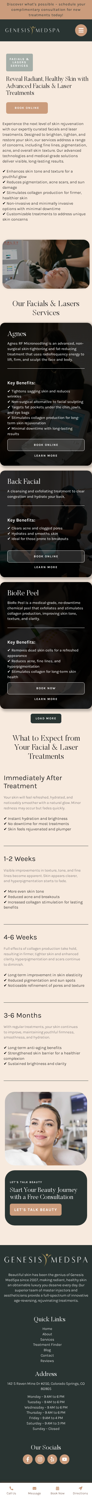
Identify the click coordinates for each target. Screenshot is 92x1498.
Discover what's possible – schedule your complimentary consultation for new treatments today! (46, 9)
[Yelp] (52, 1459)
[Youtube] (64, 1459)
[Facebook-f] (28, 1459)
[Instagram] (40, 1459)
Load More (46, 718)
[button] (27, 108)
